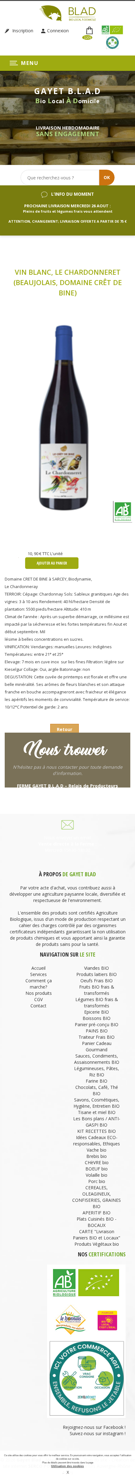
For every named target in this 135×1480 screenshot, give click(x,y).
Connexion (58, 31)
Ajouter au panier (52, 563)
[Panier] (90, 30)
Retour (64, 729)
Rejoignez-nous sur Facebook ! (94, 1427)
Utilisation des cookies (67, 1466)
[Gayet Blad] (67, 13)
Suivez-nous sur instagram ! (98, 1433)
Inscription (22, 31)
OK (107, 177)
